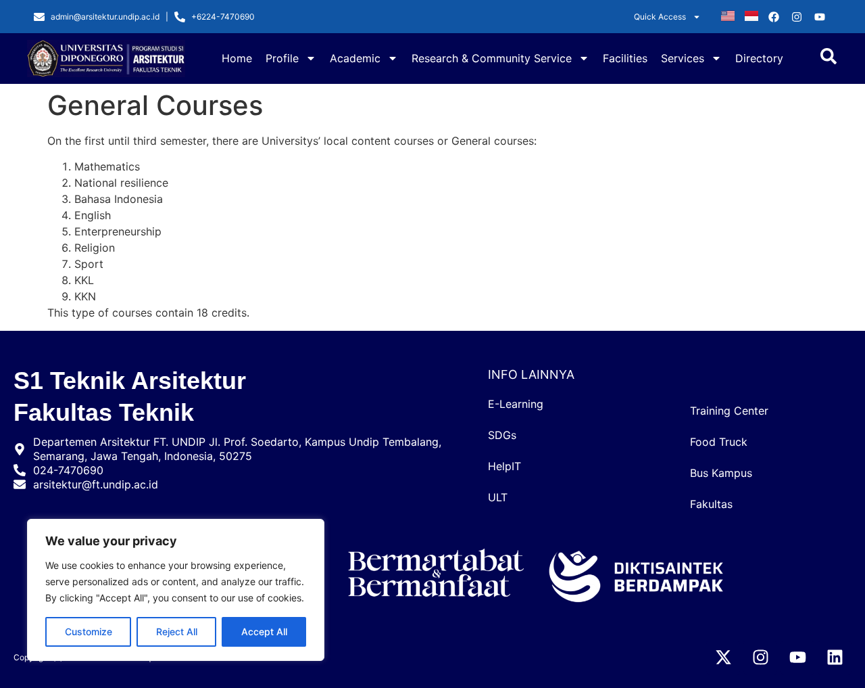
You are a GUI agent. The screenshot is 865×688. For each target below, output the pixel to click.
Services (682, 58)
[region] (175, 590)
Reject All (176, 631)
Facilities (625, 58)
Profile (282, 58)
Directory (759, 58)
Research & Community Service (492, 58)
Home (237, 58)
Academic (355, 58)
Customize (88, 631)
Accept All (264, 631)
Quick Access (660, 17)
